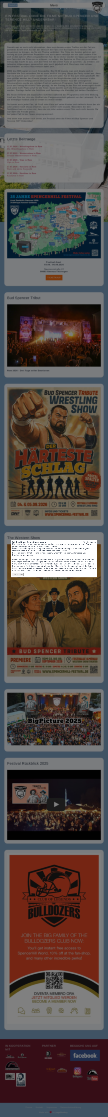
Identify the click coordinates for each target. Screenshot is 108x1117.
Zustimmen (17, 574)
